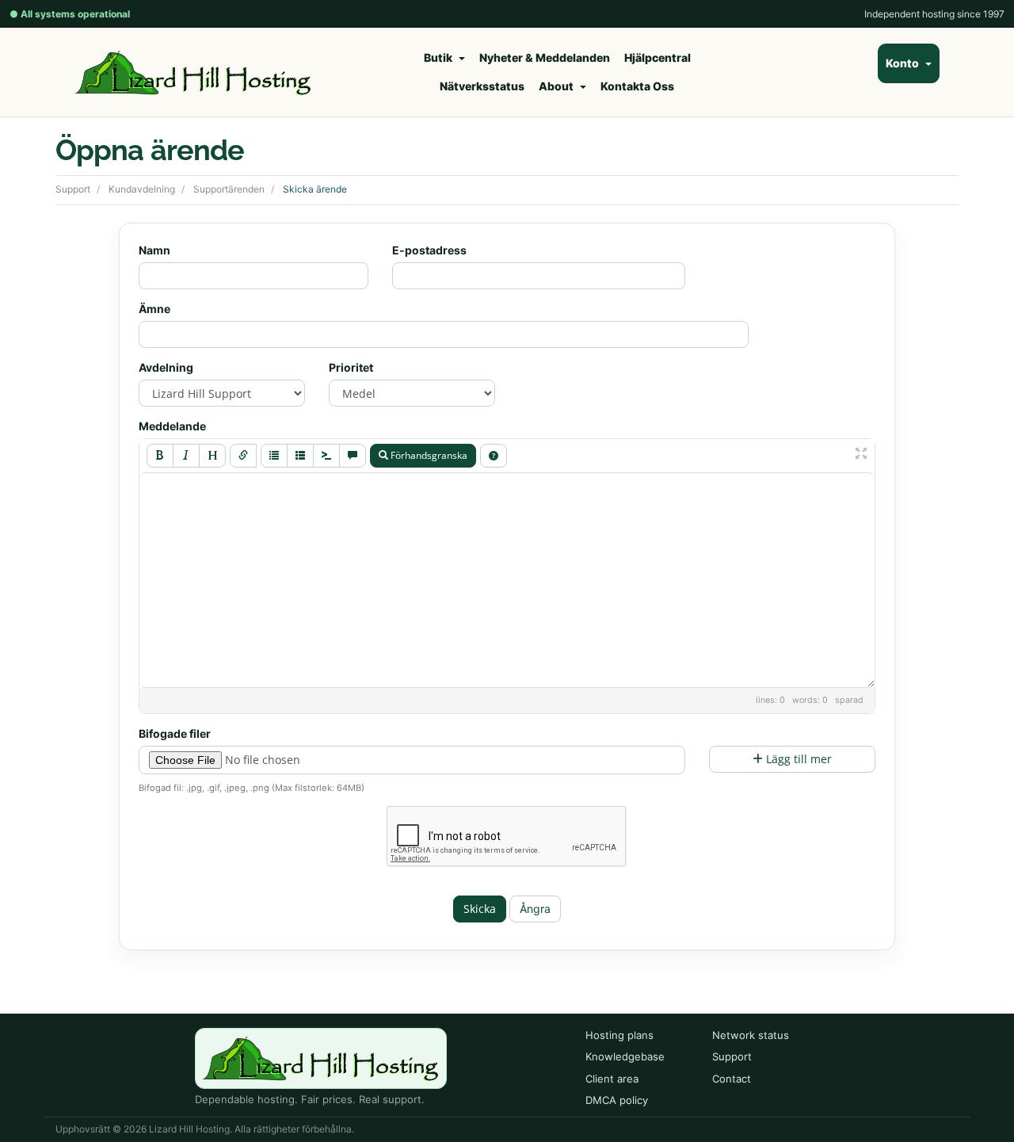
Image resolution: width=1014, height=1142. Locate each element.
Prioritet (351, 367)
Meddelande (172, 426)
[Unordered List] (274, 456)
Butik (440, 57)
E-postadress (429, 250)
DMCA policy (616, 1100)
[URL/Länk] (243, 456)
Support (72, 189)
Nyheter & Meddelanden (544, 57)
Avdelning (166, 367)
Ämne (154, 308)
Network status (750, 1035)
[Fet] (160, 456)
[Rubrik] (212, 456)
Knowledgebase (625, 1056)
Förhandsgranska (427, 455)
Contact (731, 1078)
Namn (154, 250)
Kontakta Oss (637, 86)
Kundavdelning (142, 189)
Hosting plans (619, 1035)
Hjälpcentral (657, 57)
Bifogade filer (175, 733)
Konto (905, 63)
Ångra (535, 908)
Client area (612, 1078)
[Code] (326, 456)
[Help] (493, 456)
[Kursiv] (186, 456)
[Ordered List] (300, 456)
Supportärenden (229, 189)
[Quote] (352, 456)
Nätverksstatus (482, 86)
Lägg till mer (797, 758)
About (558, 86)
